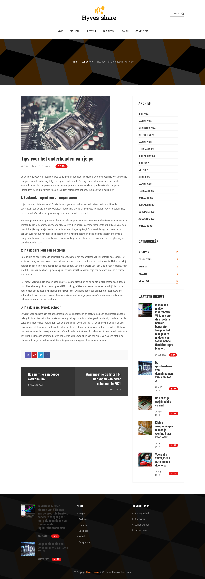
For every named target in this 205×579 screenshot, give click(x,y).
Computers (142, 31)
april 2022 (144, 176)
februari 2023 (146, 149)
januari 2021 (145, 225)
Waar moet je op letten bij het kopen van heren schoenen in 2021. (103, 379)
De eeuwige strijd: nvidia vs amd (163, 401)
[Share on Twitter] (41, 355)
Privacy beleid (141, 513)
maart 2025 (145, 121)
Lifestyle (91, 31)
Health (124, 31)
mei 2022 (143, 169)
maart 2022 (145, 183)
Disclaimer (139, 519)
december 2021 (146, 204)
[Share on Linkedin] (28, 355)
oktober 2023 (146, 135)
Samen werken (141, 524)
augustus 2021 (146, 218)
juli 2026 (143, 114)
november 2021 (147, 211)
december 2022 (146, 156)
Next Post (115, 390)
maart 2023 (145, 142)
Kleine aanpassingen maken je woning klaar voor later (164, 430)
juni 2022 (143, 163)
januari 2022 (145, 197)
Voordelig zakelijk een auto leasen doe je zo (162, 460)
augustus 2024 (146, 128)
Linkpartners (140, 530)
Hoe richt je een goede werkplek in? (43, 376)
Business (108, 31)
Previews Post (36, 385)
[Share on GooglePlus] (34, 355)
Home (60, 31)
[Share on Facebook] (47, 355)
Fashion (74, 31)
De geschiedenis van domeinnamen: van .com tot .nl (164, 371)
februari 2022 (146, 190)
